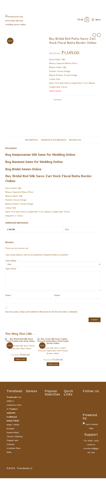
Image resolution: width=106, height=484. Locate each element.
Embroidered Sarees (67, 118)
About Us (68, 404)
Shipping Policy (72, 429)
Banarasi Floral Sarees (67, 103)
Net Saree (50, 426)
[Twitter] (95, 406)
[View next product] (99, 35)
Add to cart (20, 359)
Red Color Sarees (86, 121)
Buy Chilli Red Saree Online (76, 106)
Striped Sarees (33, 405)
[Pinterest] (87, 406)
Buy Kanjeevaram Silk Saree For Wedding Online (40, 154)
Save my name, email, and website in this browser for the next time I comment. (41, 312)
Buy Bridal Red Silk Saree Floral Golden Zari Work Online (20, 347)
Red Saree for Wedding (52, 407)
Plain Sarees (32, 419)
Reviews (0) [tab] (75, 140)
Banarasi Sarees (82, 103)
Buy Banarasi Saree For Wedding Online (34, 162)
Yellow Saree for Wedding (51, 400)
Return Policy (71, 420)
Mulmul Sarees (33, 401)
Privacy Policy (71, 425)
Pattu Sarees (32, 396)
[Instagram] (95, 398)
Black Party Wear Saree (51, 445)
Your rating (11, 260)
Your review (11, 268)
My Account (70, 399)
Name (8, 295)
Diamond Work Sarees (33, 424)
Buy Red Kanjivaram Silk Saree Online (68, 112)
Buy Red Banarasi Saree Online (71, 109)
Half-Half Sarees (30, 431)
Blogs (67, 434)
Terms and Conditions (69, 414)
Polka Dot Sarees (50, 438)
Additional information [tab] (53, 140)
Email (57, 295)
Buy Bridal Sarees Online (23, 169)
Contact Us (69, 409)
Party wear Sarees (73, 121)
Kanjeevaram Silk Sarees (84, 118)
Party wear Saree (50, 420)
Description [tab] (31, 140)
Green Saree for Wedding (51, 432)
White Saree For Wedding (51, 414)
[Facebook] (87, 398)
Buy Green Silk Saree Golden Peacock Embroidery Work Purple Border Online (53, 351)
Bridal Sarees (60, 106)
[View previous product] (94, 35)
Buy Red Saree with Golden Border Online (74, 115)
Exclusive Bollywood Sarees (31, 412)
